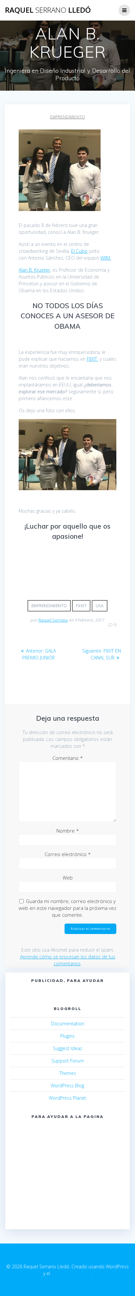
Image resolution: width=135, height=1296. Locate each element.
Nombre (67, 830)
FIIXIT (92, 359)
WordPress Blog (67, 1085)
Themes (67, 1073)
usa (100, 606)
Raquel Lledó (48, 10)
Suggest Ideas (67, 1048)
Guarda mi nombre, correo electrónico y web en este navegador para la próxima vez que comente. (67, 908)
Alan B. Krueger (34, 270)
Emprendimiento (49, 606)
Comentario (67, 758)
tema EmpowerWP (71, 1273)
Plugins (67, 1036)
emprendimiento (67, 117)
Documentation (67, 1023)
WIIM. (105, 258)
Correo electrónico (68, 854)
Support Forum (67, 1061)
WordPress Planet (67, 1098)
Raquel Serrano (53, 620)
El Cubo (79, 251)
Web (68, 877)
